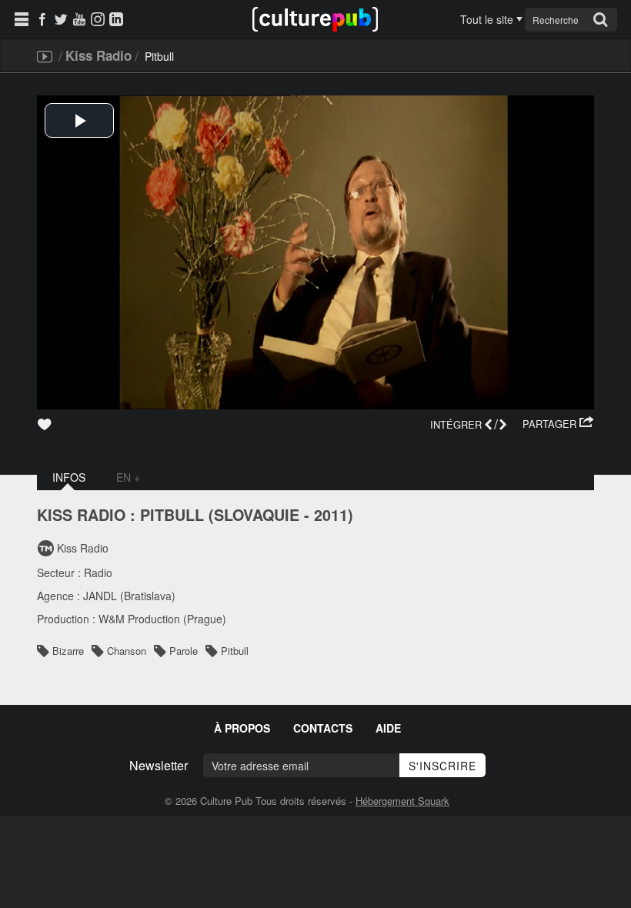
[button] (558, 424)
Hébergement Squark (402, 800)
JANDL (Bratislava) (129, 595)
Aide (388, 728)
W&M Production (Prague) (162, 618)
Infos (68, 477)
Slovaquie (256, 515)
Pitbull (235, 650)
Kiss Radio (98, 55)
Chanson (126, 650)
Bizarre (68, 650)
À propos (242, 728)
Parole (183, 650)
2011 (331, 515)
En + (128, 477)
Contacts (322, 728)
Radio (98, 572)
